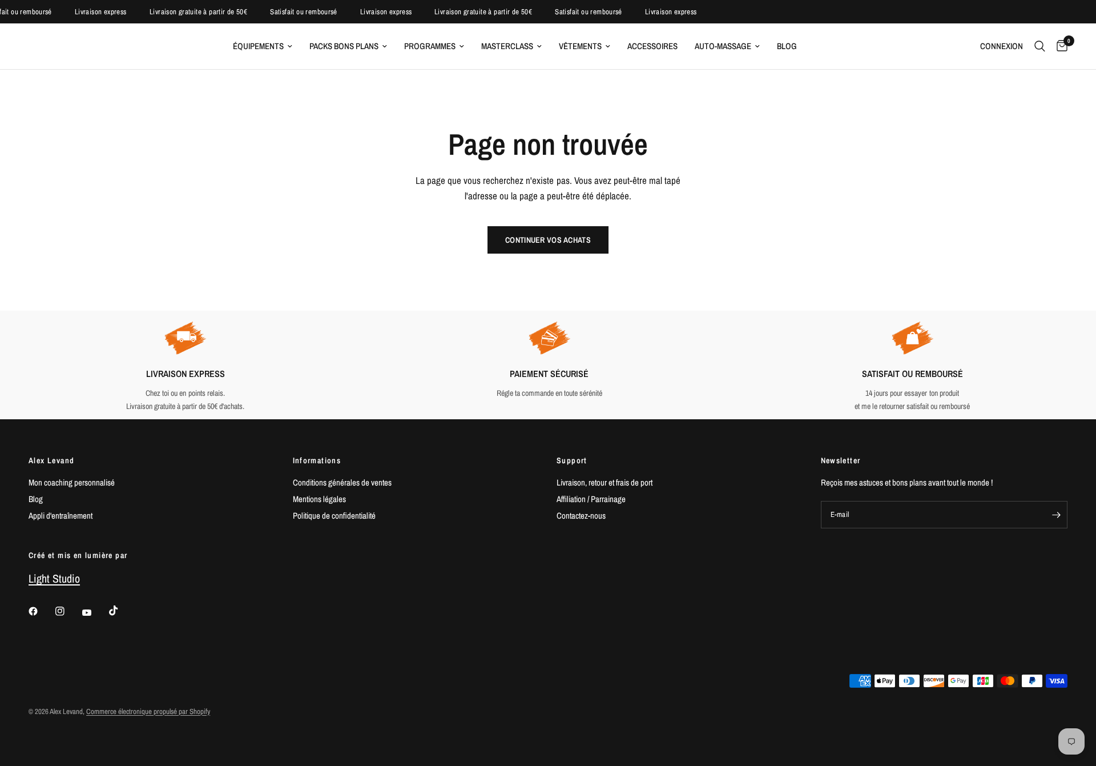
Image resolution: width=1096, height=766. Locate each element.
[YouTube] (94, 612)
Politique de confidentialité (334, 516)
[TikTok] (121, 610)
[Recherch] (1040, 46)
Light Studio (54, 578)
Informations (317, 460)
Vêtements (580, 46)
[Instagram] (67, 611)
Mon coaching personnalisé (72, 482)
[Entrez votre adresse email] (1056, 514)
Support (572, 460)
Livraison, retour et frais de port (604, 482)
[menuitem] (262, 46)
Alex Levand (51, 460)
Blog (787, 46)
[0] (1059, 46)
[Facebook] (41, 611)
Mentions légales (319, 499)
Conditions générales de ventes (342, 482)
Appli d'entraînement (60, 516)
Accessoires (652, 46)
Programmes (430, 46)
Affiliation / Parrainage (591, 499)
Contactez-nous (581, 516)
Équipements (258, 46)
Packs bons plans (343, 46)
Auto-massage (723, 46)
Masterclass (507, 46)
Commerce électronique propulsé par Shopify (148, 711)
